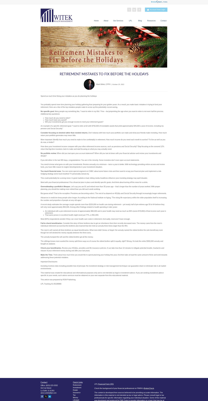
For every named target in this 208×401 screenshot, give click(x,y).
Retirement (77, 385)
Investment (77, 388)
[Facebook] (139, 10)
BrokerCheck (149, 388)
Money (75, 398)
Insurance (76, 393)
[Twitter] (129, 10)
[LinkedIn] (134, 10)
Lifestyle (76, 400)
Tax (74, 395)
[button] (96, 21)
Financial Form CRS (106, 384)
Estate (75, 390)
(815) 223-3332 (52, 385)
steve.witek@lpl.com (48, 393)
